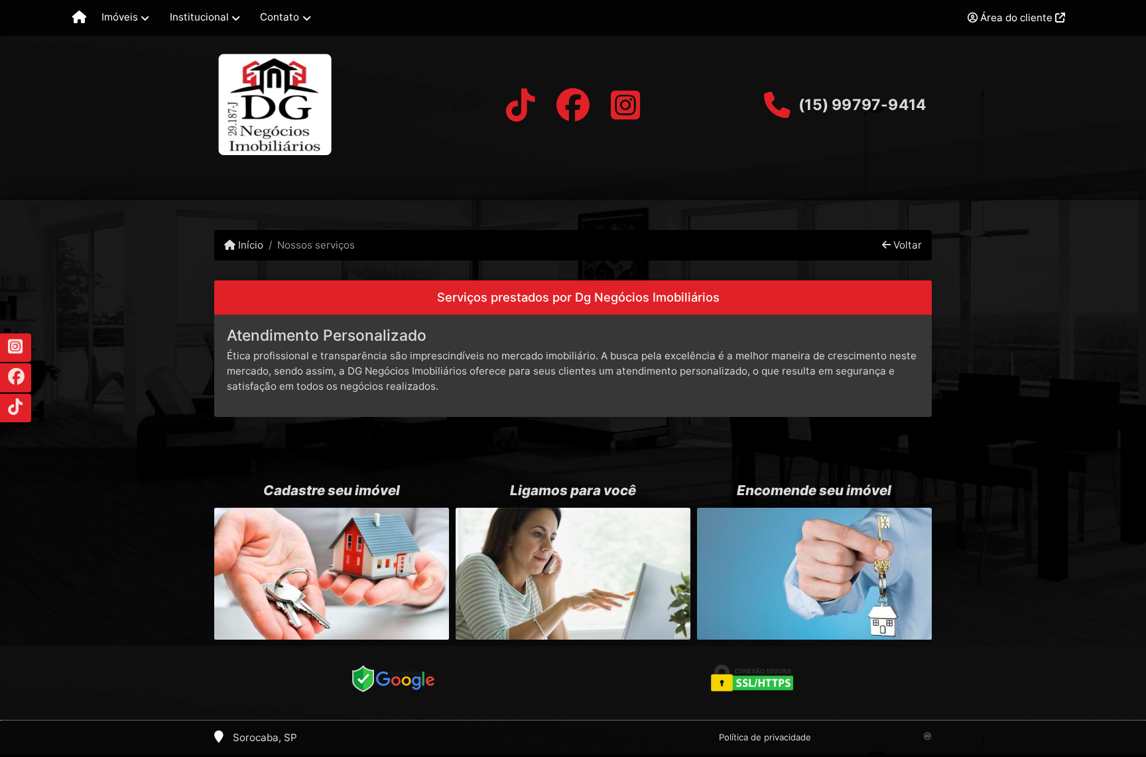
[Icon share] (520, 105)
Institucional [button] (199, 17)
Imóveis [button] (119, 17)
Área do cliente (1016, 17)
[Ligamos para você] (573, 574)
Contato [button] (279, 17)
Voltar (906, 245)
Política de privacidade (765, 737)
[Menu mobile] (79, 18)
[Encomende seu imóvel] (814, 574)
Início (249, 245)
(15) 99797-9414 (862, 104)
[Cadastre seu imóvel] (331, 574)
